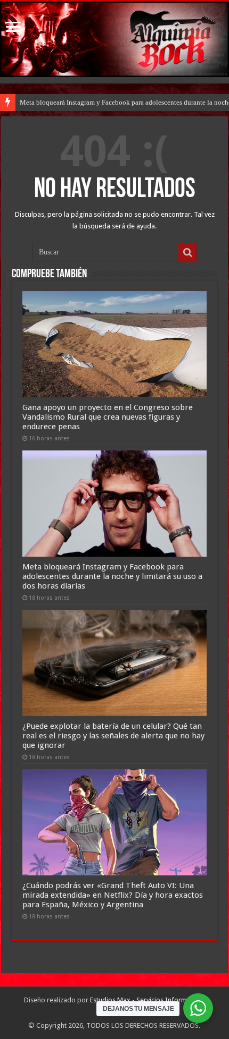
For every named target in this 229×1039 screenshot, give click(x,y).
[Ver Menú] (13, 28)
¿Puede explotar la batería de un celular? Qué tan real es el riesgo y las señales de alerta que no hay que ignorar (113, 735)
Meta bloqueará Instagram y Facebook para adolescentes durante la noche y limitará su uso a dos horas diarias (112, 576)
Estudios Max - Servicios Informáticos (147, 1000)
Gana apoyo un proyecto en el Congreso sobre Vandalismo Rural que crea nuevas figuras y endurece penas (107, 417)
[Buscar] (187, 252)
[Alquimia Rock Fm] (114, 39)
